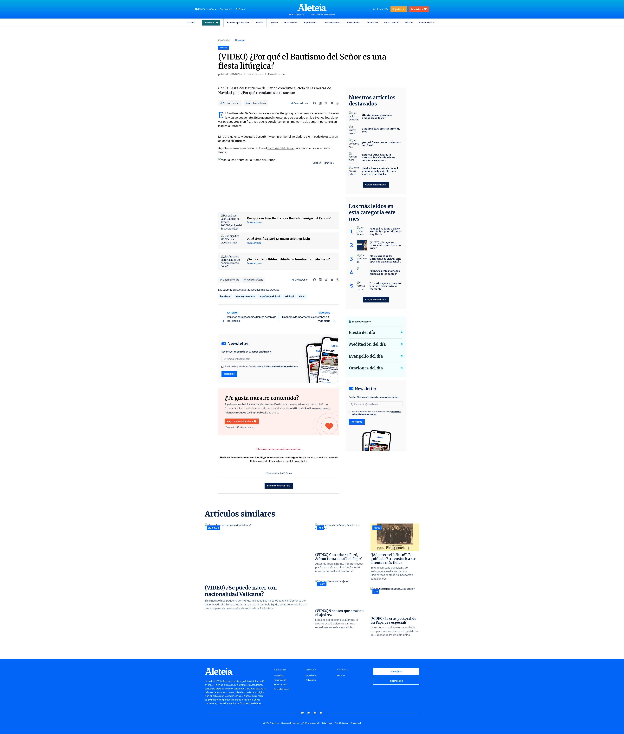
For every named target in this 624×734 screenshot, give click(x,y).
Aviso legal (327, 723)
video (302, 296)
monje (377, 527)
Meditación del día (367, 344)
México (409, 22)
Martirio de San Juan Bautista (323, 14)
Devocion (240, 40)
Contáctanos (341, 723)
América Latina (426, 22)
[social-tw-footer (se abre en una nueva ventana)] (315, 713)
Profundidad (290, 22)
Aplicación (311, 680)
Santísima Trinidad (270, 296)
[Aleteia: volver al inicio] (312, 7)
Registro (396, 9)
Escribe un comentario (278, 485)
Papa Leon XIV (391, 22)
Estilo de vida (353, 22)
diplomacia (213, 527)
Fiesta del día (362, 332)
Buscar (242, 9)
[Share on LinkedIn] (320, 103)
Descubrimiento (332, 22)
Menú (192, 22)
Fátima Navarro (255, 74)
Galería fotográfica (322, 163)
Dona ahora (417, 9)
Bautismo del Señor (280, 148)
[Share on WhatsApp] (338, 103)
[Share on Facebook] (314, 103)
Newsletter (311, 675)
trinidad (289, 296)
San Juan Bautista (245, 296)
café (320, 527)
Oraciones (209, 22)
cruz (376, 591)
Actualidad (372, 22)
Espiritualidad (310, 22)
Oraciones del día (366, 368)
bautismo (225, 296)
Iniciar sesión (382, 9)
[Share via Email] (332, 103)
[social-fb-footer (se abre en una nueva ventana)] (308, 713)
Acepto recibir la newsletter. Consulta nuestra (261, 366)
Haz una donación (290, 723)
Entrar (289, 473)
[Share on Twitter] (326, 103)
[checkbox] (222, 367)
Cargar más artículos (375, 184)
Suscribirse (396, 671)
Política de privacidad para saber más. (281, 366)
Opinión (274, 22)
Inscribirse (229, 373)
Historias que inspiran (238, 22)
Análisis (259, 22)
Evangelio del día (366, 356)
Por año (341, 675)
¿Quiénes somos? (310, 723)
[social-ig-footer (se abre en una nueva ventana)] (321, 713)
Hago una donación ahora (240, 421)
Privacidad (356, 723)
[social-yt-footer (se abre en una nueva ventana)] (302, 713)
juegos (321, 584)
